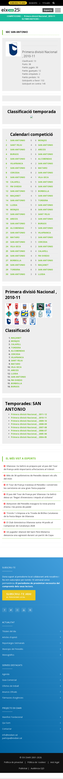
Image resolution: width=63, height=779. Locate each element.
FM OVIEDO (16, 186)
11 (7, 186)
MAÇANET (15, 195)
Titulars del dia (9, 631)
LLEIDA (13, 205)
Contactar (7, 728)
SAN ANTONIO (17, 140)
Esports (48, 10)
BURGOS (14, 154)
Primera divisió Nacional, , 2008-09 (29, 424)
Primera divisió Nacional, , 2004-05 (29, 437)
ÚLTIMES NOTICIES (30, 19)
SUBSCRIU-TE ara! (17, 3)
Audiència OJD (37, 768)
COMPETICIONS (14, 16)
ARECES (42, 149)
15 (7, 205)
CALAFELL (15, 182)
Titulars (46, 3)
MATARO (42, 168)
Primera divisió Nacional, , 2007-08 (29, 427)
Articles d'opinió (9, 637)
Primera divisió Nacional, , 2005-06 (29, 433)
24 (7, 246)
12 (7, 191)
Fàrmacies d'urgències (12, 697)
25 (7, 251)
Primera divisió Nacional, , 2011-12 (29, 414)
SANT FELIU (16, 145)
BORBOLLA (43, 191)
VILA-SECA (43, 177)
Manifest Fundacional (12, 717)
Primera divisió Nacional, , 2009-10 (29, 420)
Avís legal (54, 762)
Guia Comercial (9, 680)
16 (7, 209)
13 (7, 195)
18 (7, 218)
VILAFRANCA (16, 163)
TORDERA (43, 200)
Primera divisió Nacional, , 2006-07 (29, 430)
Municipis (33, 3)
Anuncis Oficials (9, 691)
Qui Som (6, 722)
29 (7, 269)
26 (7, 255)
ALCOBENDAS (45, 158)
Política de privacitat (13, 762)
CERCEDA (14, 172)
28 (7, 264)
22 (7, 237)
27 (7, 260)
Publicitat (23, 768)
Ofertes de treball (10, 686)
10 (7, 182)
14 (7, 200)
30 (7, 274)
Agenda (5, 674)
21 (7, 232)
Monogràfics (8, 654)
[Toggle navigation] (58, 10)
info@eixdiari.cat (10, 735)
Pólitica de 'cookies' (36, 762)
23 (7, 242)
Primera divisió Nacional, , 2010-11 (29, 417)
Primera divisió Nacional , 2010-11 (39, 16)
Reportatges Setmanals (13, 643)
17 (7, 214)
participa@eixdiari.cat (12, 738)
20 (7, 228)
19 (7, 223)
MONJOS (42, 140)
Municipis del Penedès (12, 649)
